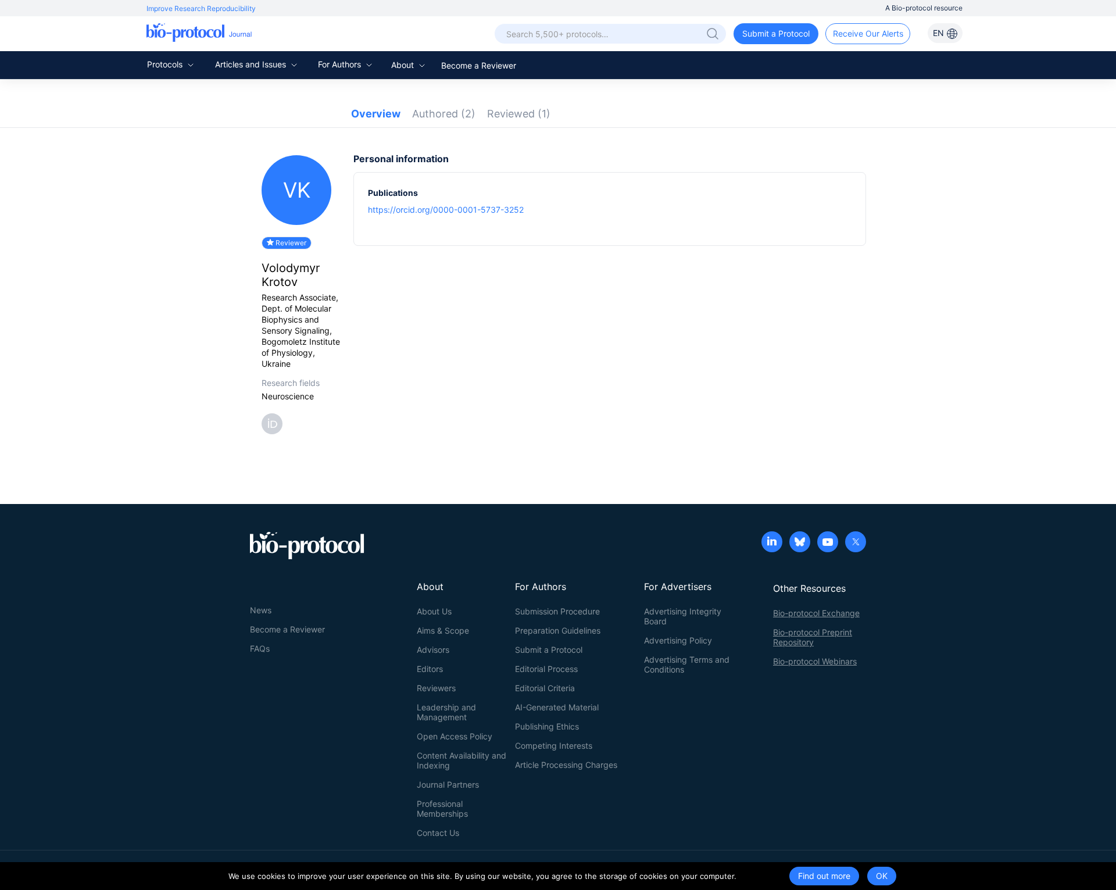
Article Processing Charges (566, 765)
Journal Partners (448, 784)
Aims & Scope (443, 630)
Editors (430, 669)
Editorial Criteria (545, 688)
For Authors (340, 64)
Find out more (824, 876)
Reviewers (436, 688)
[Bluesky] (799, 543)
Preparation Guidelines (557, 630)
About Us (434, 611)
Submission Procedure (557, 611)
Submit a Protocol (776, 33)
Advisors (433, 650)
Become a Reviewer (478, 65)
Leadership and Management (446, 712)
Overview (375, 114)
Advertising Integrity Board (682, 616)
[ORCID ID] (274, 423)
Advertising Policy (678, 640)
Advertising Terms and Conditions (686, 664)
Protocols (166, 64)
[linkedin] (771, 543)
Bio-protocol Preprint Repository (812, 637)
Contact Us (438, 833)
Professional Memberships (442, 808)
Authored (443, 114)
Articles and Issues (251, 64)
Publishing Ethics (547, 726)
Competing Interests (553, 745)
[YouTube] (827, 543)
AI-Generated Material (557, 707)
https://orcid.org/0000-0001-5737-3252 (446, 210)
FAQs (260, 648)
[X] (855, 543)
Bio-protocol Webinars (815, 661)
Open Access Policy (454, 736)
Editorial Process (546, 669)
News (260, 610)
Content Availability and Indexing (461, 760)
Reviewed (518, 114)
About (403, 65)
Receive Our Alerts (868, 33)
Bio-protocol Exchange (816, 613)
